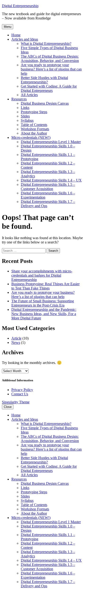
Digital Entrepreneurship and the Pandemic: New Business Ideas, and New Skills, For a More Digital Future (43, 314)
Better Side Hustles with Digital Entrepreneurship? (44, 80)
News (15, 342)
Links (25, 108)
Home (16, 35)
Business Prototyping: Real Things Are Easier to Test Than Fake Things (45, 286)
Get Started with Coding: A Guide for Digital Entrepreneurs (49, 88)
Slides (25, 116)
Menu (7, 26)
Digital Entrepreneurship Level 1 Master (51, 142)
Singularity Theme (16, 402)
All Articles (29, 95)
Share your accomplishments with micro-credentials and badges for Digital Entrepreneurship (41, 275)
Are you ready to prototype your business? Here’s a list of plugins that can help (51, 69)
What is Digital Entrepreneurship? (46, 44)
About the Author (34, 133)
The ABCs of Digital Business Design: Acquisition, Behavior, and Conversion (50, 58)
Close (8, 407)
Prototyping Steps (34, 112)
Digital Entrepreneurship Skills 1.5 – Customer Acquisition (48, 186)
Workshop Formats (35, 129)
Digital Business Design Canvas (45, 103)
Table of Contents (34, 125)
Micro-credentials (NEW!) (31, 137)
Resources (19, 99)
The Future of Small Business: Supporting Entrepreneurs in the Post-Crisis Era (42, 303)
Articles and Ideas (24, 39)
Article (16, 338)
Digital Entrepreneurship (20, 6)
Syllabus (27, 120)
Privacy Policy (22, 390)
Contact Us (19, 394)
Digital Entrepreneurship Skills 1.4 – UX (51, 180)
